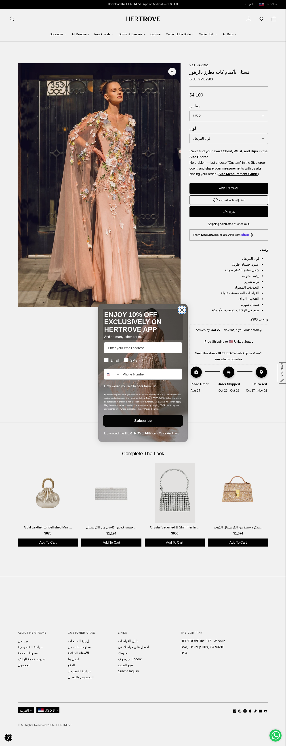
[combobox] (112, 374)
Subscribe (143, 421)
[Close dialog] (182, 310)
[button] (8, 738)
